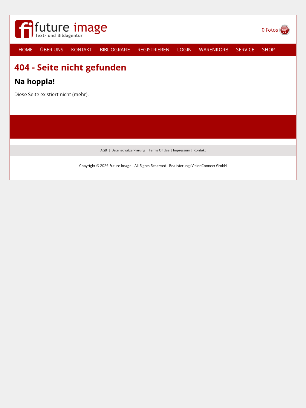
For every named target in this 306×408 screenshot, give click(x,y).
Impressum (181, 150)
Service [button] (245, 49)
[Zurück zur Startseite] (61, 28)
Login (184, 49)
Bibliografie (115, 49)
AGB (103, 150)
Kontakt (81, 49)
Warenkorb (213, 49)
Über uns (51, 49)
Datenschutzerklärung (128, 150)
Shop (268, 49)
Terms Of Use (159, 150)
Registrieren (153, 49)
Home (26, 49)
